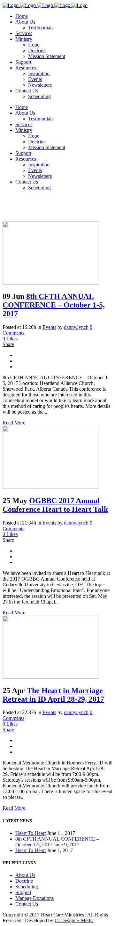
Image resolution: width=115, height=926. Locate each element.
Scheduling (26, 886)
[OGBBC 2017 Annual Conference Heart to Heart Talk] (50, 487)
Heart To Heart (30, 833)
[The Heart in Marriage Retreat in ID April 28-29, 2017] (50, 677)
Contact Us (26, 904)
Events (49, 522)
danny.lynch (76, 522)
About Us (25, 875)
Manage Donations (34, 898)
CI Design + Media (74, 920)
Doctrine (24, 881)
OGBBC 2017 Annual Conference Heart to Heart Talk (55, 504)
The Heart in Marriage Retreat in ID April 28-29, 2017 (53, 694)
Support (23, 892)
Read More (14, 422)
